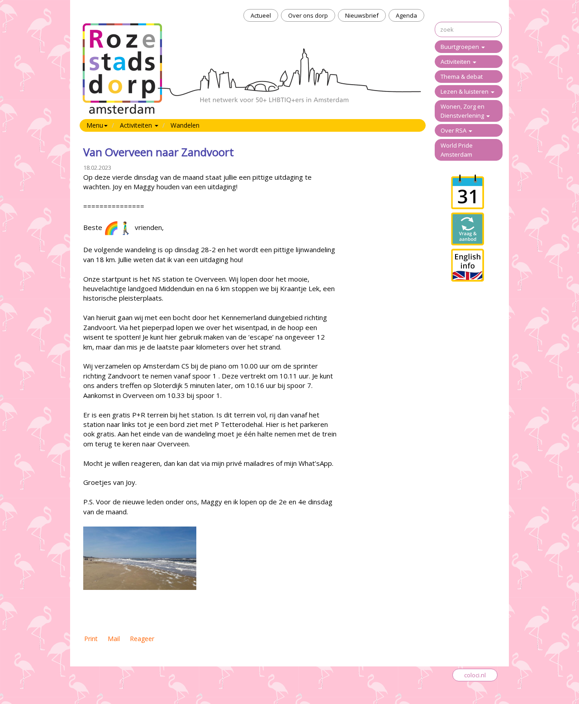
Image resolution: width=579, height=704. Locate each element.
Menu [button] (94, 125)
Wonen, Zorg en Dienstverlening (463, 111)
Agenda (406, 15)
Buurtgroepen (460, 47)
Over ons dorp (308, 15)
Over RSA (454, 130)
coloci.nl (475, 675)
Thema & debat (462, 76)
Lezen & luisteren (465, 91)
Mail (114, 638)
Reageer (142, 638)
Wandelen (185, 125)
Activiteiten (456, 61)
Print (91, 638)
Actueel (261, 15)
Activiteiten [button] (137, 125)
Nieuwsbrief (362, 15)
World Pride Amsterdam (457, 149)
